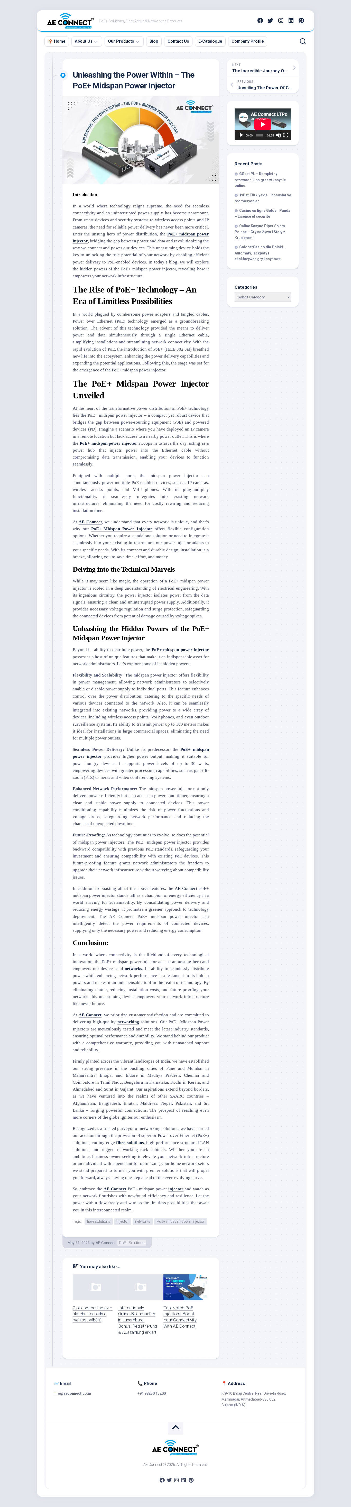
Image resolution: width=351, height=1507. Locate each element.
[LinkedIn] (291, 20)
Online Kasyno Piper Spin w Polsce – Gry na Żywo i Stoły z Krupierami (260, 232)
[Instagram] (280, 20)
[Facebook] (260, 20)
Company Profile (248, 41)
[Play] (241, 135)
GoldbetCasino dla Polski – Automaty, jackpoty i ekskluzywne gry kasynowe (260, 253)
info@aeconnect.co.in (72, 1393)
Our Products (121, 41)
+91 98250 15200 (151, 1393)
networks (142, 1221)
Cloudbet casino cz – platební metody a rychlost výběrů (93, 1314)
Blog (154, 41)
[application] (263, 124)
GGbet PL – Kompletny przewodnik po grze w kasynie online (260, 180)
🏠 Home (57, 41)
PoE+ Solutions (131, 1243)
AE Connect (186, 888)
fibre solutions (98, 1221)
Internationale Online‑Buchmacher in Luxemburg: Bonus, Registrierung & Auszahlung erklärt (137, 1320)
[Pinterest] (301, 20)
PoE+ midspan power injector (181, 1221)
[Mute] (278, 135)
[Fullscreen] (285, 135)
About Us (84, 41)
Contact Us (178, 41)
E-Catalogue (210, 41)
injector (123, 1221)
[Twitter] (270, 20)
